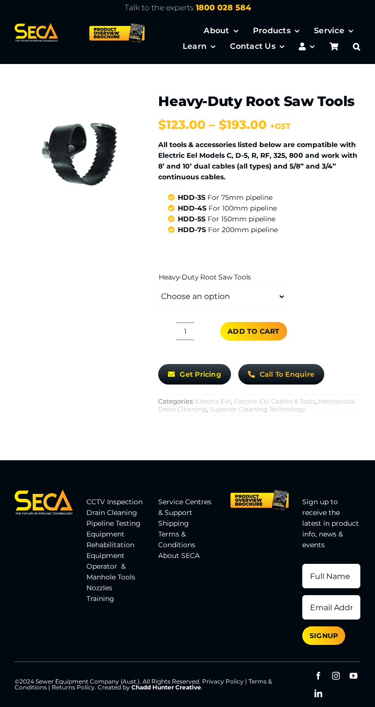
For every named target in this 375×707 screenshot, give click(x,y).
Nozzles (99, 587)
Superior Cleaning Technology (257, 409)
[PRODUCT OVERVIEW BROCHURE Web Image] (117, 26)
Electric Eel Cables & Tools (274, 401)
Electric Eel (213, 401)
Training (100, 598)
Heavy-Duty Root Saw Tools (205, 277)
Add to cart (253, 331)
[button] (356, 46)
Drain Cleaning (111, 512)
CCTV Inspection (114, 501)
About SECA (179, 555)
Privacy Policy (223, 681)
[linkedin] (318, 693)
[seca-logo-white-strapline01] (36, 26)
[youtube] (353, 676)
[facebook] (318, 676)
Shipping (173, 523)
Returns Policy (73, 687)
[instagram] (336, 676)
